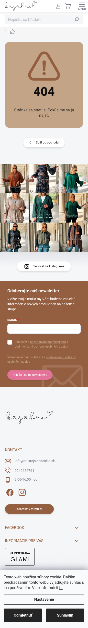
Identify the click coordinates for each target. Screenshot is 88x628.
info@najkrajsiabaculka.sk (35, 461)
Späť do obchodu (47, 142)
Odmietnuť (23, 615)
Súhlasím (65, 615)
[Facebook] (9, 491)
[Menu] (82, 6)
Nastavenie (44, 599)
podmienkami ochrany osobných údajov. (41, 346)
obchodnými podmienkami (48, 342)
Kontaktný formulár (29, 509)
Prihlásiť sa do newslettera (29, 375)
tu (61, 587)
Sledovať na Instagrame (48, 266)
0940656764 (24, 471)
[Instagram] (21, 491)
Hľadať (76, 19)
